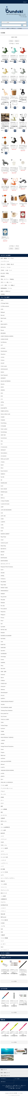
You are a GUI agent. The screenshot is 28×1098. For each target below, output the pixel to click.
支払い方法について (9, 1085)
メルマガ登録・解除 (11, 1088)
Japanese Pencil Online (15, 1095)
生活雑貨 (20, 28)
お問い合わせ (3, 1081)
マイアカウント (3, 1078)
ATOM (19, 1088)
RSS (16, 1088)
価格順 (12, 37)
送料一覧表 (3, 955)
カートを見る (17, 1078)
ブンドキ (9, 1095)
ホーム (3, 28)
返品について (23, 1085)
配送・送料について (16, 1085)
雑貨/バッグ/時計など (11, 28)
